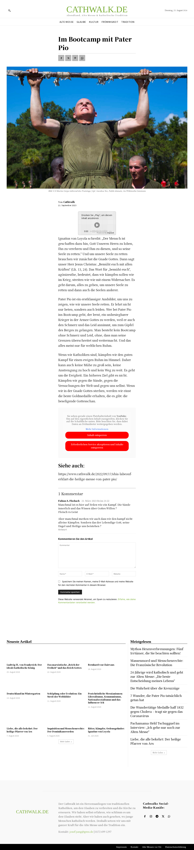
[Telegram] (157, 816)
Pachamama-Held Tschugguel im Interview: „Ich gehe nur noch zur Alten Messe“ (155, 727)
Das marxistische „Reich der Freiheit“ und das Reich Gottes (64, 666)
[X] (68, 58)
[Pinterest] (75, 58)
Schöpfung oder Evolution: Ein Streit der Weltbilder (64, 695)
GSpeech (110, 233)
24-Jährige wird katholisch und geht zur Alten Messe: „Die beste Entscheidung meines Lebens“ (156, 676)
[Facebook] (61, 58)
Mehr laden (65, 741)
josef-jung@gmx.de (81, 831)
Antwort (62, 529)
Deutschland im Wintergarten (23, 693)
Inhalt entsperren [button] (97, 435)
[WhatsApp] (82, 58)
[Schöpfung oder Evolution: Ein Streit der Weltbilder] (66, 683)
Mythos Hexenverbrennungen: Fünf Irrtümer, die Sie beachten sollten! (156, 651)
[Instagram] (150, 816)
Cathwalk (69, 202)
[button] (9, 10)
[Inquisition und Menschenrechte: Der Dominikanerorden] (66, 718)
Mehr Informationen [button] (97, 429)
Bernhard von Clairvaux (101, 664)
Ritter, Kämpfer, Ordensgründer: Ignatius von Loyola (106, 730)
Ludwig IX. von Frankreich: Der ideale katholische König (24, 666)
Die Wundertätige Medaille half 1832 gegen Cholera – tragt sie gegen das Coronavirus (157, 711)
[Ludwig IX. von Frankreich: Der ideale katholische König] (25, 654)
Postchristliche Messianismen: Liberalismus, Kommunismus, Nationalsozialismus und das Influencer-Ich (105, 698)
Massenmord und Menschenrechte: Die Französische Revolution (156, 662)
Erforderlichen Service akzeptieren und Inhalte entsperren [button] (97, 446)
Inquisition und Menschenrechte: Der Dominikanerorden (66, 730)
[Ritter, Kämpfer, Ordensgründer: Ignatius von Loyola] (106, 718)
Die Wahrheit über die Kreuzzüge (154, 688)
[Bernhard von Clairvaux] (106, 654)
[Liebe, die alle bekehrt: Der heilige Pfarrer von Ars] (25, 718)
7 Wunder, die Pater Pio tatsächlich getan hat (156, 697)
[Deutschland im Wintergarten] (25, 683)
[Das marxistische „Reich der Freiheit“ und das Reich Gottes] (66, 654)
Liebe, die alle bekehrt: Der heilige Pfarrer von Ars (22, 730)
